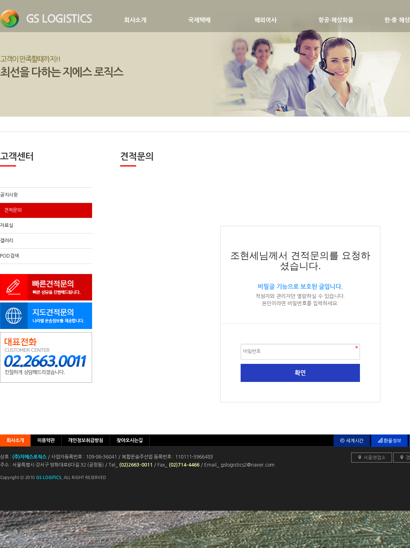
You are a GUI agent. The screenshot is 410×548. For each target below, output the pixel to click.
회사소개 (135, 20)
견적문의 (13, 210)
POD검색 (9, 256)
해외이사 (265, 20)
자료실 (6, 225)
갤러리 (6, 240)
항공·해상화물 (336, 20)
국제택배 (199, 20)
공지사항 (9, 195)
